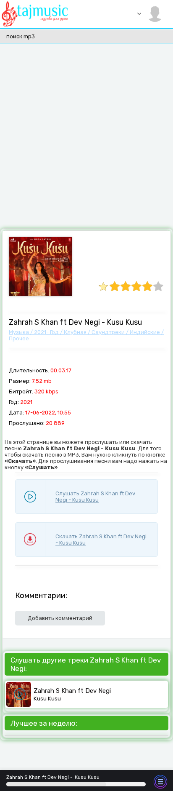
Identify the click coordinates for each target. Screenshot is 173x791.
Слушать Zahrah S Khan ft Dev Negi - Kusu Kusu (95, 496)
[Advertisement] (86, 137)
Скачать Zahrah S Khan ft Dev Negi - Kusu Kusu (101, 539)
